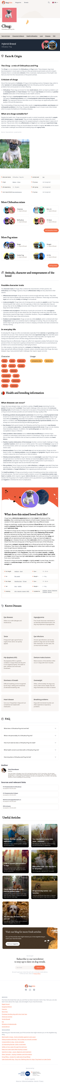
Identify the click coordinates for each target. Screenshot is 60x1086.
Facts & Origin (6, 36)
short (21, 571)
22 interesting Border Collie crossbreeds (14, 1044)
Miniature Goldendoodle (9, 1024)
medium (16, 571)
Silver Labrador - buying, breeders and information (17, 1054)
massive (19, 591)
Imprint (36, 1081)
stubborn (5, 381)
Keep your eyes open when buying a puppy (14, 1049)
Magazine (18, 2)
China (18, 182)
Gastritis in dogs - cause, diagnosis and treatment (16, 1052)
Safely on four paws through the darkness (14, 1047)
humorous (16, 381)
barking (12, 366)
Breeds (26, 2)
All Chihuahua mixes (51, 230)
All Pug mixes (53, 265)
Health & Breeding (31, 36)
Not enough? (30, 956)
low (43, 177)
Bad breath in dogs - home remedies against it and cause (19, 1037)
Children (45, 590)
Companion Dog (36, 361)
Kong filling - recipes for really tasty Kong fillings (16, 1057)
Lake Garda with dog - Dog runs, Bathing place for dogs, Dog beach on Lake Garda (26, 1059)
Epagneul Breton (7, 1007)
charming (14, 386)
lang (15, 586)
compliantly (6, 376)
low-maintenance (17, 192)
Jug (3, 1022)
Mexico (14, 182)
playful (16, 376)
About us (18, 1081)
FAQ (54, 36)
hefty (27, 591)
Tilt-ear (25, 581)
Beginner (54, 590)
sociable (21, 366)
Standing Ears (18, 581)
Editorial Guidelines (27, 1081)
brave (4, 361)
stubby (19, 586)
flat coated (17, 576)
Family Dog (49, 361)
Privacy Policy (37, 973)
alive (4, 366)
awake (5, 371)
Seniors (50, 590)
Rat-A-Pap (5, 1012)
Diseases (47, 36)
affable (5, 386)
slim (15, 591)
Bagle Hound (6, 1004)
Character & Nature (18, 36)
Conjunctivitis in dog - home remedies (13, 1042)
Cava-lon (4, 1009)
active (12, 361)
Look (41, 36)
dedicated (21, 361)
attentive (13, 371)
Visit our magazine (12, 944)
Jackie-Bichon (6, 1027)
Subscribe (39, 967)
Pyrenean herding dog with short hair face (14, 1014)
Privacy (41, 1081)
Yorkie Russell (6, 1019)
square (24, 591)
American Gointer (7, 1017)
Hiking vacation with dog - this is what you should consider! (19, 1039)
